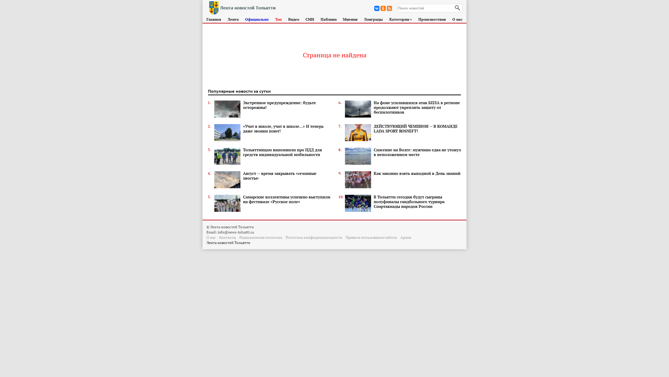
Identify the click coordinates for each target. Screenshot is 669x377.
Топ (278, 19)
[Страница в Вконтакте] (376, 8)
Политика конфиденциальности (314, 237)
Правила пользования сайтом (371, 237)
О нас (457, 19)
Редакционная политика (260, 237)
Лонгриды (373, 19)
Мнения (350, 19)
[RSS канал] (389, 8)
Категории (400, 19)
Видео (293, 19)
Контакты (227, 237)
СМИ (309, 19)
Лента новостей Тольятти (228, 242)
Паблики (329, 19)
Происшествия (432, 19)
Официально (257, 19)
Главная (213, 19)
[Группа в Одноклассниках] (383, 8)
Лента (233, 19)
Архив (405, 237)
